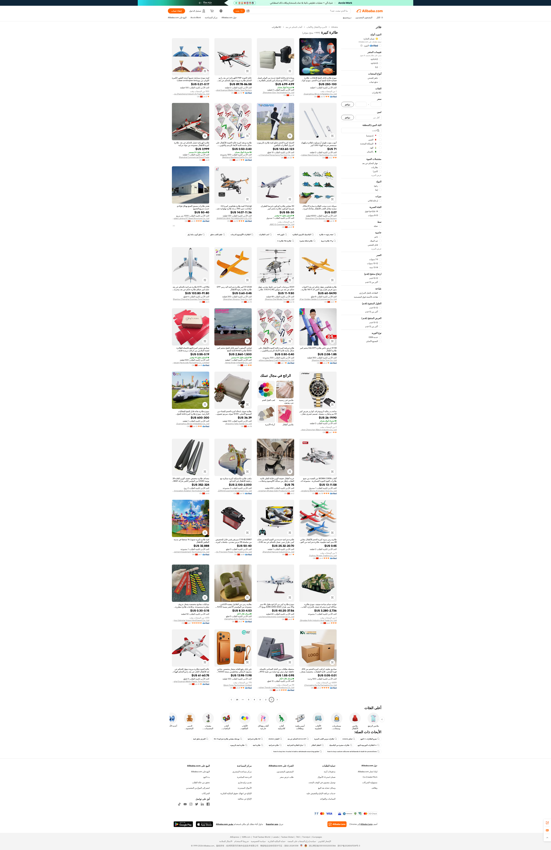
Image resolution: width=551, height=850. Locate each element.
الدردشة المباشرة (244, 777)
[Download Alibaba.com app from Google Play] (183, 824)
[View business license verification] (301, 845)
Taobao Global (287, 837)
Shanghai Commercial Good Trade (194, 157)
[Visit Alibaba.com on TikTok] (179, 804)
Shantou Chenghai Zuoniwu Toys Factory (191, 299)
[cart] (211, 11)
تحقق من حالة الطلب (201, 782)
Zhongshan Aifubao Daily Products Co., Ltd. (275, 491)
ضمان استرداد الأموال (326, 777)
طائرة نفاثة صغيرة (306, 241)
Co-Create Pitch (370, 777)
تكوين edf (280, 235)
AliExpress (234, 837)
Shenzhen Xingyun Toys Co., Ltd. (237, 299)
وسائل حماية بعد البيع (326, 788)
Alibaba (334, 27)
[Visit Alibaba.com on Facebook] (208, 804)
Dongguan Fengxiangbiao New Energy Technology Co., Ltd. (318, 155)
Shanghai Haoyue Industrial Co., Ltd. (278, 552)
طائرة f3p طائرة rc (284, 241)
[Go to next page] (231, 699)
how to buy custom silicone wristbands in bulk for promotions (352, 752)
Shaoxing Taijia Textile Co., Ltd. (238, 423)
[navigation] (361, 363)
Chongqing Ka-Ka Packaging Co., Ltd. (320, 685)
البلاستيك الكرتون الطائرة (302, 235)
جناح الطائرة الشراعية (295, 745)
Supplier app (272, 824)
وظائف (374, 788)
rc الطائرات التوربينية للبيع (367, 745)
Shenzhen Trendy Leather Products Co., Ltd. (275, 687)
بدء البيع (206, 777)
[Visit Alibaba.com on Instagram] (191, 804)
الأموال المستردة (245, 788)
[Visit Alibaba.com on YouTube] (185, 804)
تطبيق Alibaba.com (224, 824)
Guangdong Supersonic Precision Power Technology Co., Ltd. (233, 552)
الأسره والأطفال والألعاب (316, 27)
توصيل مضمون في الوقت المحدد (322, 782)
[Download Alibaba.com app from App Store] (204, 824)
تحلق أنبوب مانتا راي (195, 235)
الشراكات (206, 793)
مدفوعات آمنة (329, 771)
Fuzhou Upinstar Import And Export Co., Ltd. (190, 620)
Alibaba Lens (366, 824)
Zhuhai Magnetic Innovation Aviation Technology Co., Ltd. (190, 491)
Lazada (275, 837)
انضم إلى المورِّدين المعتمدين (198, 788)
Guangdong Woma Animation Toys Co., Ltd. (318, 491)
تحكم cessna (347, 739)
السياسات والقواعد (327, 799)
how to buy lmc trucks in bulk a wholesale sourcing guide (296, 752)
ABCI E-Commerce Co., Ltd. (281, 224)
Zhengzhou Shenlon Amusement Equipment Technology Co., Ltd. (190, 552)
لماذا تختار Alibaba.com (367, 771)
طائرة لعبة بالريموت (237, 745)
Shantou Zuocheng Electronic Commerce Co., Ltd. (275, 616)
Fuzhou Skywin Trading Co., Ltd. (323, 555)
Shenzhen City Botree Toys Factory (321, 218)
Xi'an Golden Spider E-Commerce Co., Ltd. (318, 299)
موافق (347, 104)
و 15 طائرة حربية (327, 241)
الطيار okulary (273, 739)
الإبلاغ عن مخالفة (245, 799)
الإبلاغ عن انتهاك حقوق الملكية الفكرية (236, 793)
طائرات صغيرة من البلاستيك (339, 745)
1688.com (246, 837)
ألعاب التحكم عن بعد (294, 27)
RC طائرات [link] (276, 27)
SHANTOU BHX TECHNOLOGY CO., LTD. (234, 218)
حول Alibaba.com (369, 765)
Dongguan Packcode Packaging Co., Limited (190, 362)
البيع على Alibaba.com (200, 771)
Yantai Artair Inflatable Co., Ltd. (238, 362)
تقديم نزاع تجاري (245, 782)
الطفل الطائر (316, 745)
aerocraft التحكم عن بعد (297, 739)
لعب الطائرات (264, 235)
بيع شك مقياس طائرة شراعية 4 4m (226, 739)
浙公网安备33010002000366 (322, 846)
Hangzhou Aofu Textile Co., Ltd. (238, 619)
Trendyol (306, 837)
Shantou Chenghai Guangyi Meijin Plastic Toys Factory (233, 90)
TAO (298, 837)
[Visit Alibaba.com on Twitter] (196, 804)
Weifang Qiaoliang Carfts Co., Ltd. (237, 157)
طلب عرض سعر (287, 777)
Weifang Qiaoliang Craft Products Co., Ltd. (275, 360)
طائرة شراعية (274, 745)
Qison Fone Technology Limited (237, 685)
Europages (317, 837)
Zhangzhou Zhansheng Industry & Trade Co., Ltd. (190, 94)
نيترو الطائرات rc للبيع (369, 739)
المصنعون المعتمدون (285, 771)
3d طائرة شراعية (254, 739)
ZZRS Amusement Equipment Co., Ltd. (235, 491)
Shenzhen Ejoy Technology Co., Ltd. (278, 92)
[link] (547, 822)
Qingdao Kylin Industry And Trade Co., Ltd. (318, 620)
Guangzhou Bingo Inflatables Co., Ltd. (320, 94)
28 (237, 700)
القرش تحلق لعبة (199, 739)
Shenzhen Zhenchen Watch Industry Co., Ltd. (318, 430)
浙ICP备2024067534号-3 (348, 846)
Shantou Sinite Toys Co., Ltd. (324, 360)
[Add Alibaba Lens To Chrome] (337, 824)
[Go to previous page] (277, 699)
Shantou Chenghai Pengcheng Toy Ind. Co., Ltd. (275, 155)
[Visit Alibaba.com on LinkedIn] (202, 804)
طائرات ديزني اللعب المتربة (324, 739)
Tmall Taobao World (261, 837)
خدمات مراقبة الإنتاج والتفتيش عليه (320, 793)
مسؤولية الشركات (369, 782)
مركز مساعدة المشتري (242, 771)
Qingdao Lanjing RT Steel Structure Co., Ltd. (190, 218)
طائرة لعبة (256, 745)
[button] (248, 11)
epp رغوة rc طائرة (326, 235)
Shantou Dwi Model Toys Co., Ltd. (279, 299)
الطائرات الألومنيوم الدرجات (241, 235)
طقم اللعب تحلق (216, 235)
